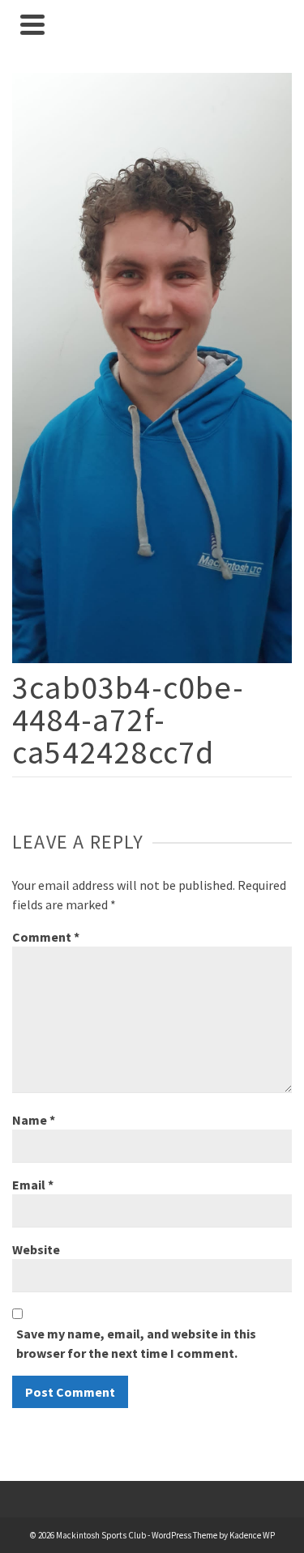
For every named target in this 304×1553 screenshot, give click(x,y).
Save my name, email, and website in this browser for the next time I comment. (136, 1343)
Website (36, 1249)
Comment (45, 937)
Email (33, 1184)
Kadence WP (252, 1535)
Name (33, 1120)
